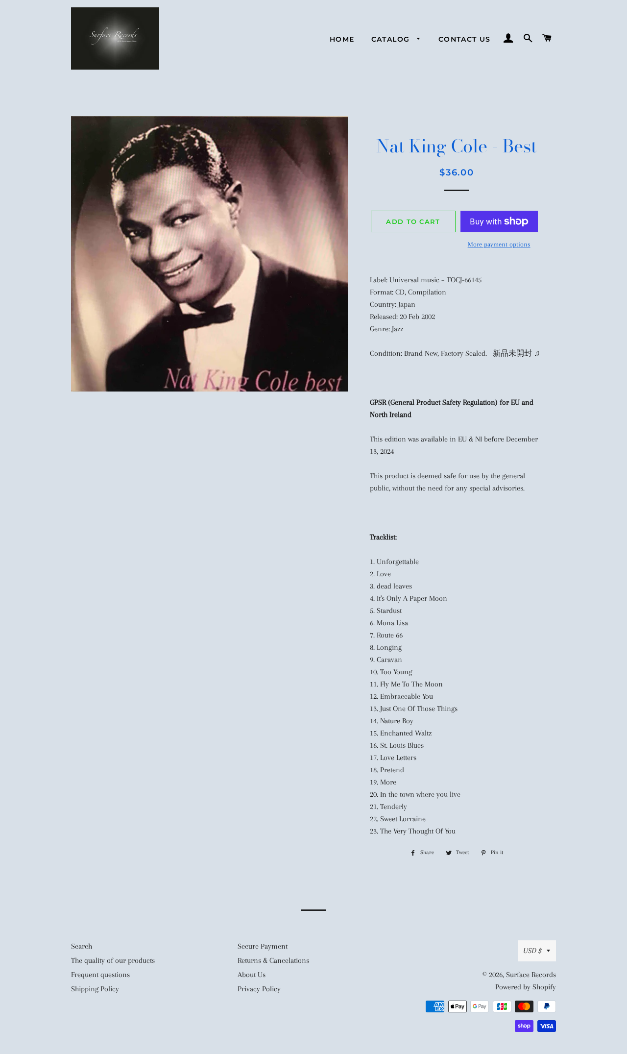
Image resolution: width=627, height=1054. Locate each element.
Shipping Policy (95, 988)
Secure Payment (263, 946)
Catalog (391, 39)
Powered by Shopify (525, 986)
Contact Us (464, 39)
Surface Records (531, 974)
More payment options (499, 244)
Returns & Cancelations (273, 960)
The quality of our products (113, 960)
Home (342, 39)
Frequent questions (100, 974)
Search (81, 946)
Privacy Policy (259, 988)
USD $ (532, 950)
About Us (251, 974)
